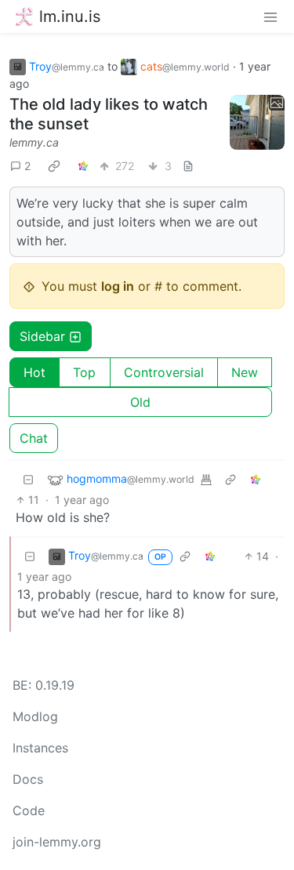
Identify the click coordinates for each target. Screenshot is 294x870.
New (244, 372)
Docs (28, 779)
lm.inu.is (69, 16)
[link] (54, 165)
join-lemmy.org (57, 842)
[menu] (270, 16)
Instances (40, 748)
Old (140, 402)
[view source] (188, 166)
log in (117, 286)
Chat (34, 438)
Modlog (35, 716)
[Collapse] (28, 479)
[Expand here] (257, 122)
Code (29, 810)
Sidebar (42, 336)
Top (84, 372)
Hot (34, 372)
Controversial (164, 372)
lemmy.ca (34, 142)
